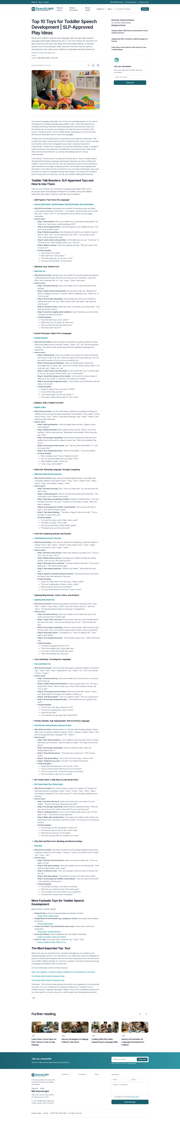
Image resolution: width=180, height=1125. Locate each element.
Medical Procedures (73, 9)
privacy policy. (132, 1063)
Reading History (118, 2)
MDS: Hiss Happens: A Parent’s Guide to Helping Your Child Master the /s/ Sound (63, 972)
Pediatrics (100, 9)
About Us (34, 2)
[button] (140, 1014)
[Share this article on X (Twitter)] (88, 65)
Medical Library (60, 9)
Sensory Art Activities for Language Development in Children (103, 1042)
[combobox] (129, 9)
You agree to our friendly (126, 1097)
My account (144, 2)
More (110, 9)
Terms (46, 1113)
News (40, 2)
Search (144, 9)
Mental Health (87, 9)
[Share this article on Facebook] (93, 65)
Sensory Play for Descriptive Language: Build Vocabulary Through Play (134, 1042)
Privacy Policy (37, 1113)
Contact (46, 2)
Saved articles (132, 2)
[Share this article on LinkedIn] (98, 65)
